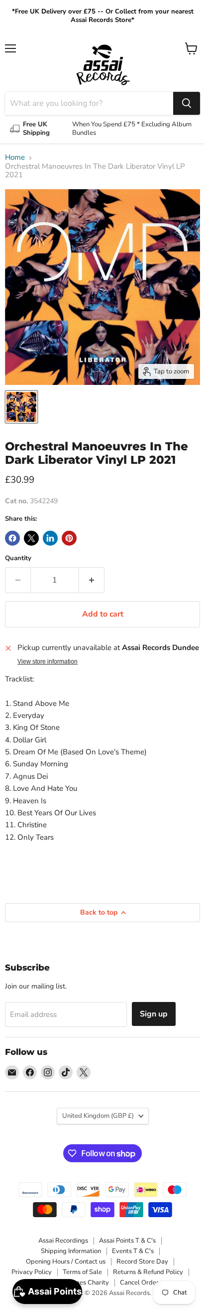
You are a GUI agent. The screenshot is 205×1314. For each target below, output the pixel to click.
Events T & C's (133, 1251)
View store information (47, 661)
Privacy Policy (31, 1272)
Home (15, 157)
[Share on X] (31, 538)
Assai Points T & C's (127, 1240)
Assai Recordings (63, 1240)
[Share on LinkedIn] (50, 538)
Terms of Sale (82, 1272)
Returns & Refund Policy (148, 1272)
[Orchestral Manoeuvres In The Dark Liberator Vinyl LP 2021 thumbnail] (21, 407)
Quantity (18, 558)
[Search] (186, 103)
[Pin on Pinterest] (69, 538)
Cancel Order (139, 1282)
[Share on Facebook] (12, 538)
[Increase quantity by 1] (91, 580)
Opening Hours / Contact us (65, 1261)
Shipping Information (71, 1251)
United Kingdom (98, 1115)
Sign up (154, 1013)
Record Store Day (142, 1261)
